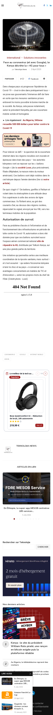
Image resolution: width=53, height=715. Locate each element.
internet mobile (36, 354)
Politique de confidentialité (36, 706)
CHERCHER (43, 547)
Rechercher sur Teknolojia (16, 542)
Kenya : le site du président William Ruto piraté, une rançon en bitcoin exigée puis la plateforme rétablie (29, 648)
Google (23, 354)
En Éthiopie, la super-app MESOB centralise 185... (22, 681)
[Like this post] (23, 79)
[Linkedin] (51, 5)
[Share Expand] (44, 78)
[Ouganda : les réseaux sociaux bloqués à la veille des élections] (7, 706)
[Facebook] (44, 5)
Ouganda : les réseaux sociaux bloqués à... (21, 706)
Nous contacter (36, 703)
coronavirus (9, 354)
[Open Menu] (2, 5)
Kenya (6, 359)
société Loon (24, 167)
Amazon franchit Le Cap (22, 693)
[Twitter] (47, 5)
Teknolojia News (21, 69)
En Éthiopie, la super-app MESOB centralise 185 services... (26, 510)
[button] (5, 496)
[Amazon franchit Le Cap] (7, 695)
